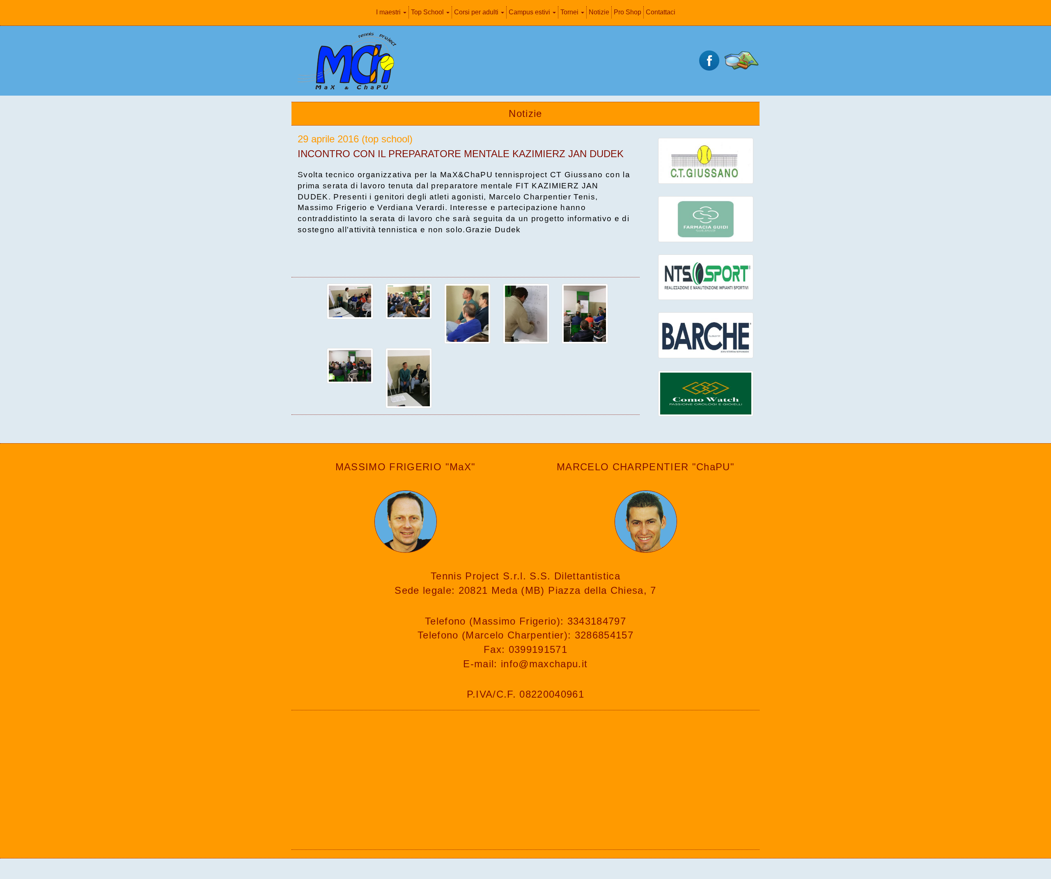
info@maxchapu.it (544, 663)
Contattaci (660, 12)
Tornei (570, 12)
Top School (428, 12)
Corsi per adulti (477, 12)
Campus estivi (530, 12)
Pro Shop (627, 12)
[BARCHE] (705, 334)
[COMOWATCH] (705, 393)
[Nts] (705, 276)
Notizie (599, 12)
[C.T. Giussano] (705, 160)
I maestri (389, 12)
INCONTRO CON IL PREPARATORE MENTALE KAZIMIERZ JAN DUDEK (461, 153)
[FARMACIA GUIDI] (705, 218)
